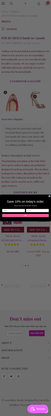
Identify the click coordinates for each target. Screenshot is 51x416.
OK (25, 215)
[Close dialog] (49, 196)
